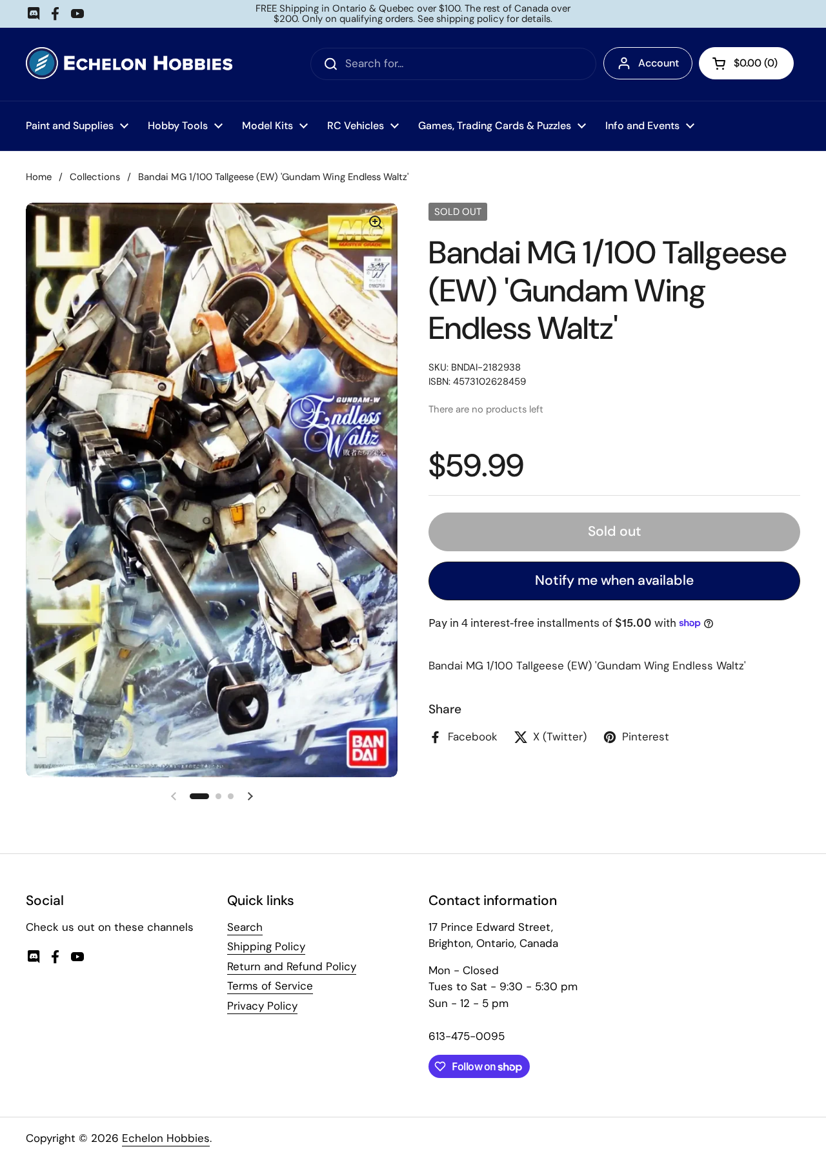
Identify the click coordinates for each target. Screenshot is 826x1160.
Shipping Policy (266, 946)
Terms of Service (270, 986)
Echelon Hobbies (166, 1138)
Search (245, 927)
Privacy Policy (262, 1006)
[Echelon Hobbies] (129, 64)
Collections (95, 176)
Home (39, 176)
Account (658, 63)
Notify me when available (614, 580)
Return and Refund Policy (291, 966)
